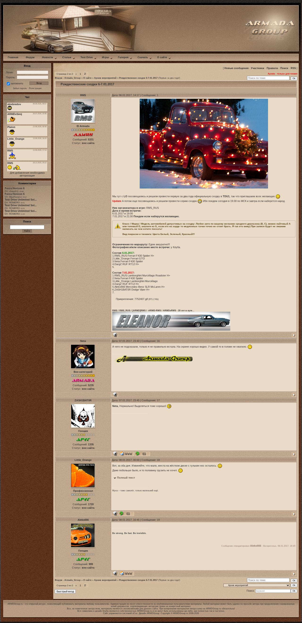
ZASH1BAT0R (83, 400)
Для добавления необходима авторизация (27, 174)
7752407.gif (141, 299)
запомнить (17, 83)
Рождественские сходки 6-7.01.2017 (138, 78)
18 (158, 460)
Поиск (284, 68)
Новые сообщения (236, 68)
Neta (83, 341)
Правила (272, 68)
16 (158, 341)
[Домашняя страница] (126, 453)
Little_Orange (83, 460)
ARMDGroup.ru (213, 608)
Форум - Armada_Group (68, 78)
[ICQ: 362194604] (142, 453)
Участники (257, 68)
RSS (293, 68)
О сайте (87, 78)
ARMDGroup (153, 613)
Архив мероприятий (105, 78)
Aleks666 (83, 519)
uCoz (135, 613)
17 (158, 400)
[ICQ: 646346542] (126, 513)
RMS (83, 95)
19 (158, 519)
